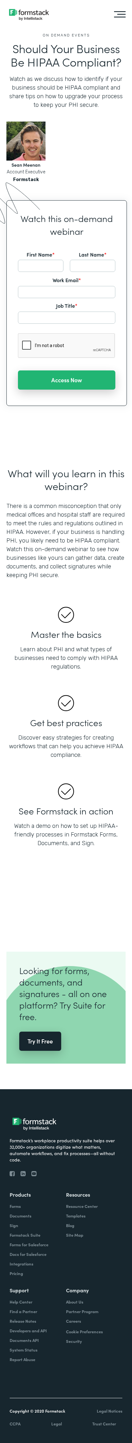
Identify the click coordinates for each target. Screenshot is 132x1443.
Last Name (93, 254)
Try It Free (40, 1041)
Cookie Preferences (84, 1331)
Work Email (67, 279)
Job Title (67, 305)
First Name (41, 254)
